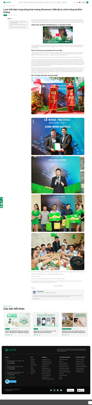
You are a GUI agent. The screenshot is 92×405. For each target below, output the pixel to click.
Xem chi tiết (7, 334)
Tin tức (55, 2)
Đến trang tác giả (36, 298)
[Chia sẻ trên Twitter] (56, 286)
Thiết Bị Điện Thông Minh (32, 2)
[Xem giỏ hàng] (77, 2)
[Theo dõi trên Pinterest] (57, 390)
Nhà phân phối (40, 2)
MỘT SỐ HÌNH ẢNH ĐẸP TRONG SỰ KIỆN (18, 27)
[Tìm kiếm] (74, 2)
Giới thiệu (20, 2)
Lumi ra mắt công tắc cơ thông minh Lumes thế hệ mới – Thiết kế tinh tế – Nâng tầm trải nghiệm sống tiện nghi (17, 331)
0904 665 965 (12, 363)
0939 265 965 (12, 369)
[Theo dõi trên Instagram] (54, 390)
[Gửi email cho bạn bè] (58, 286)
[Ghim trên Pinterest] (60, 286)
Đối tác (51, 2)
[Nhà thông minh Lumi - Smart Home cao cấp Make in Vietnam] (7, 2)
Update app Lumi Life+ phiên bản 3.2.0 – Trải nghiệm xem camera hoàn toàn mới (45, 331)
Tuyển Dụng (64, 2)
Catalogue (59, 2)
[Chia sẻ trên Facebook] (54, 286)
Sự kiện (5, 15)
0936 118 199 (11, 374)
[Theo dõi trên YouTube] (61, 390)
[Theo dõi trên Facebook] (51, 390)
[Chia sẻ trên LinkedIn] (62, 286)
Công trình (46, 2)
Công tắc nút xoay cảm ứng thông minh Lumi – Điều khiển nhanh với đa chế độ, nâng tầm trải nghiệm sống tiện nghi (73, 331)
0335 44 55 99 (12, 377)
